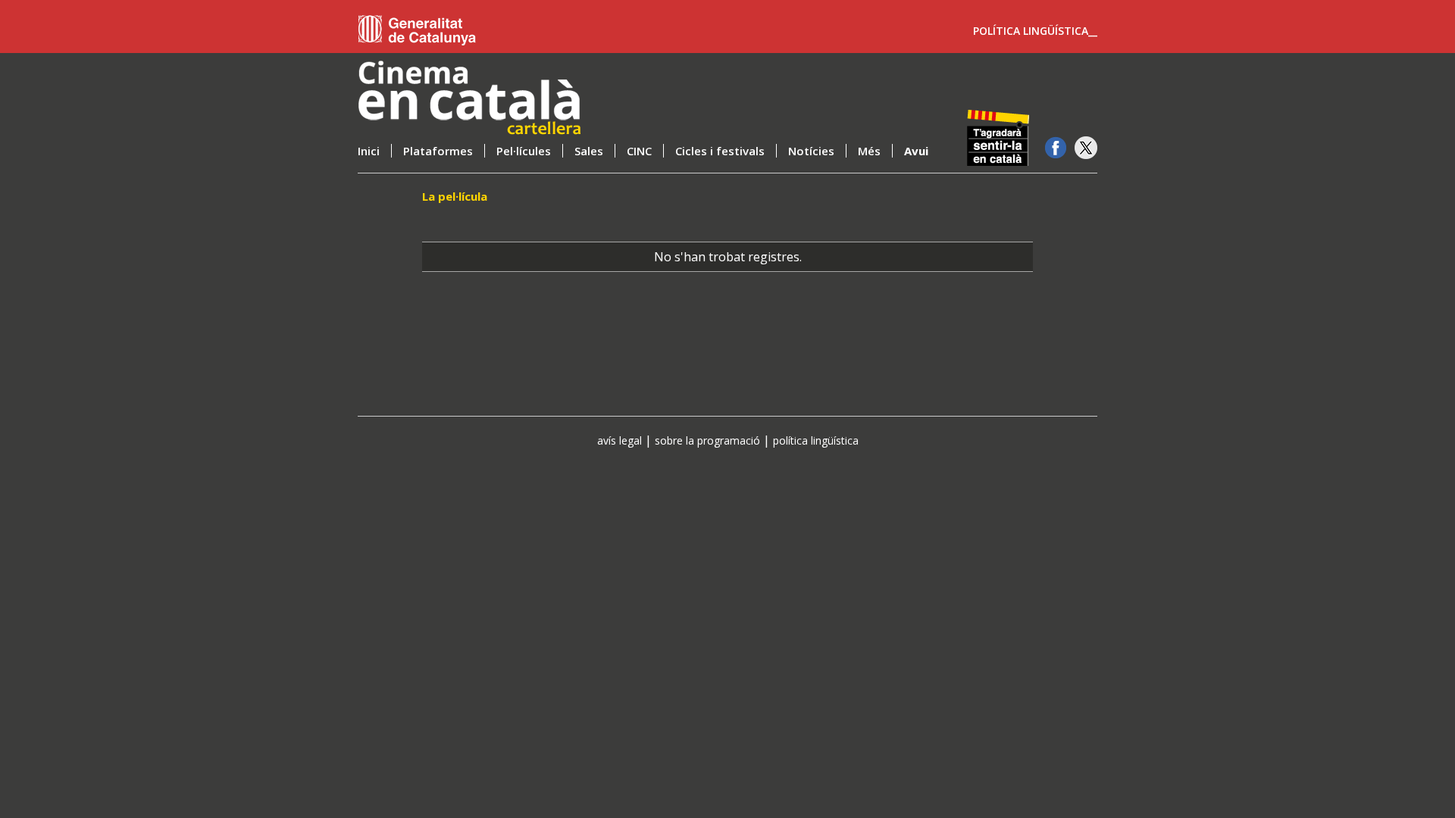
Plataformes (438, 151)
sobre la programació (707, 440)
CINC (639, 151)
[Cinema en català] (494, 98)
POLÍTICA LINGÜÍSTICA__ (1035, 31)
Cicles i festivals (720, 151)
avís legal (619, 440)
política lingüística (816, 440)
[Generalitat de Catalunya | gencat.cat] (421, 30)
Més (869, 151)
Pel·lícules (523, 151)
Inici (369, 151)
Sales (588, 151)
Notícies (811, 151)
